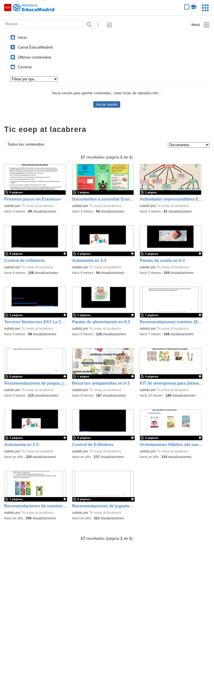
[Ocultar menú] (200, 25)
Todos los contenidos (25, 144)
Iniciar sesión (106, 104)
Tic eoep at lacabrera (37, 206)
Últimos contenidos (34, 57)
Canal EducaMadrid (35, 47)
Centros (25, 67)
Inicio (22, 37)
